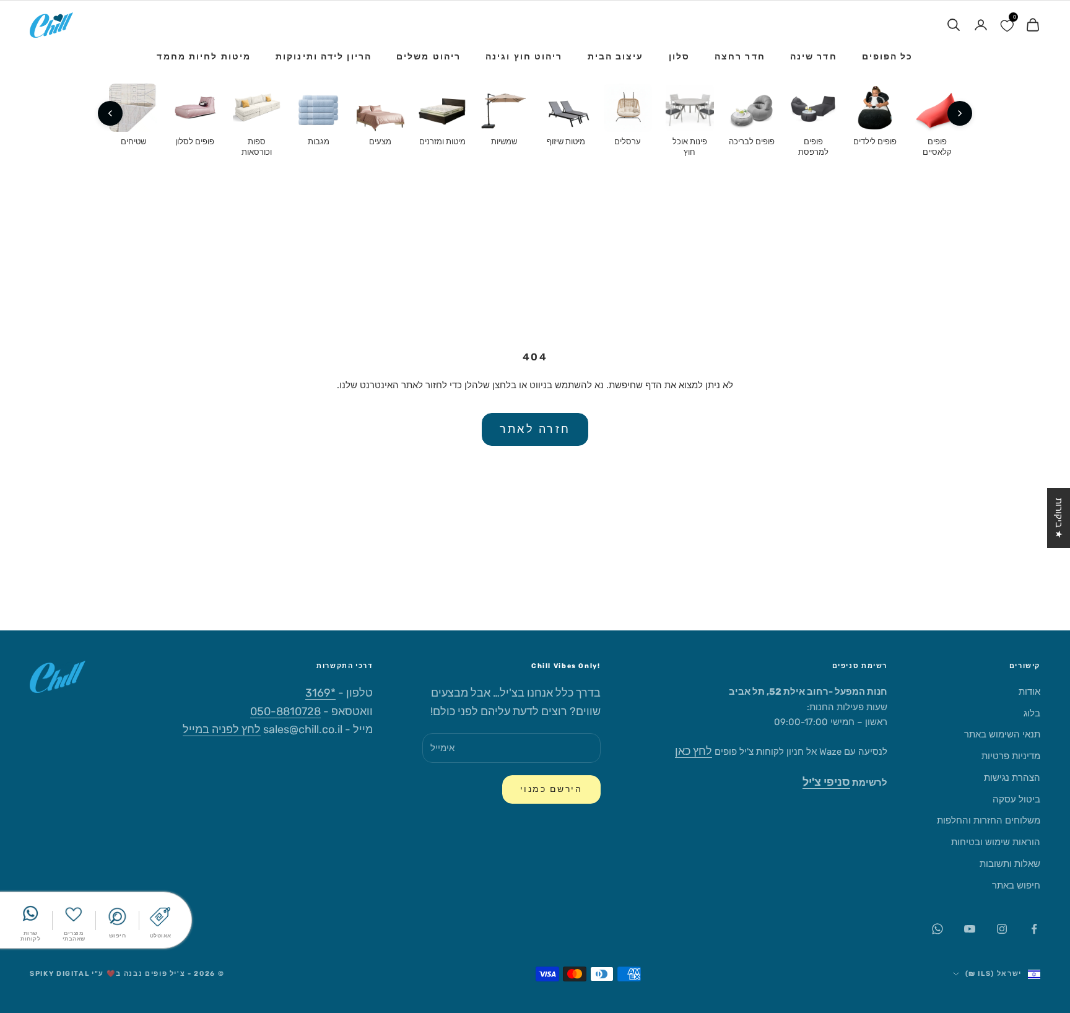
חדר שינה (813, 56)
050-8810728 (285, 711)
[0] (1007, 24)
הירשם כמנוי (551, 789)
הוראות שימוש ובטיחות (995, 842)
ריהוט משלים (428, 56)
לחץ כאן (693, 751)
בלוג (1032, 713)
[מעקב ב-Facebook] (1034, 929)
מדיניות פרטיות (1010, 756)
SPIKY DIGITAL (59, 974)
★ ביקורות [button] (1058, 518)
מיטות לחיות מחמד (204, 56)
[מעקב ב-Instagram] (1002, 929)
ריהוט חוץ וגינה (524, 56)
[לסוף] (110, 113)
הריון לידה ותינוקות (324, 56)
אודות (1029, 691)
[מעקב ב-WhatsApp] (937, 929)
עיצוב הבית (616, 56)
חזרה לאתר (535, 429)
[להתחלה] (959, 113)
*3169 (320, 693)
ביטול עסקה (1016, 799)
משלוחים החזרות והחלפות (988, 820)
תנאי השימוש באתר (1002, 734)
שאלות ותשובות (1010, 863)
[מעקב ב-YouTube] (969, 929)
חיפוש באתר (1016, 885)
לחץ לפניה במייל (222, 729)
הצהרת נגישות (1012, 777)
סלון (679, 56)
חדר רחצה (740, 56)
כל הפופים (887, 56)
